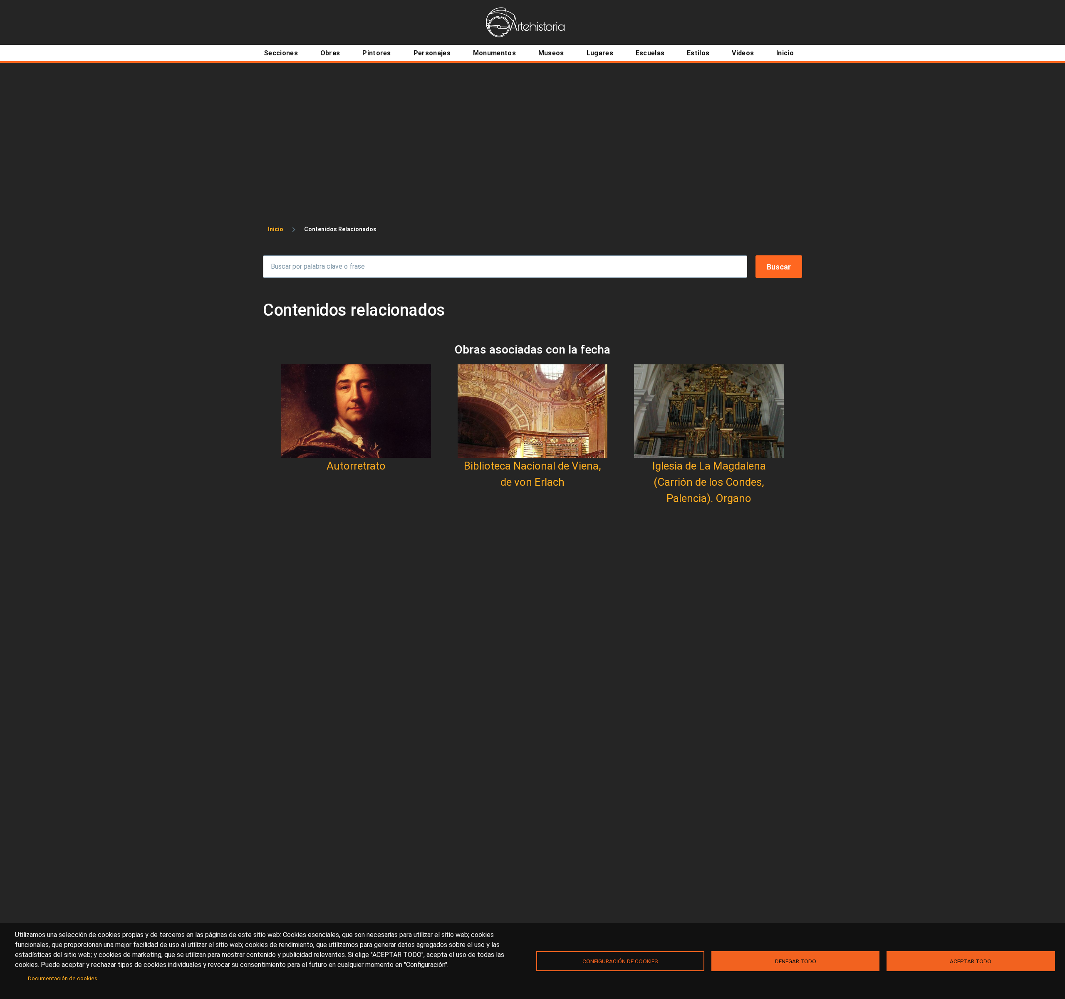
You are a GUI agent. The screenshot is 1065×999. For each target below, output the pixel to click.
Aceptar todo (970, 961)
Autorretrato (356, 466)
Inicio (275, 229)
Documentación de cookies (62, 978)
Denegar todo (795, 961)
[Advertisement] (532, 125)
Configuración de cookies (620, 961)
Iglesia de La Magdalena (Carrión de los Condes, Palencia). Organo (709, 482)
